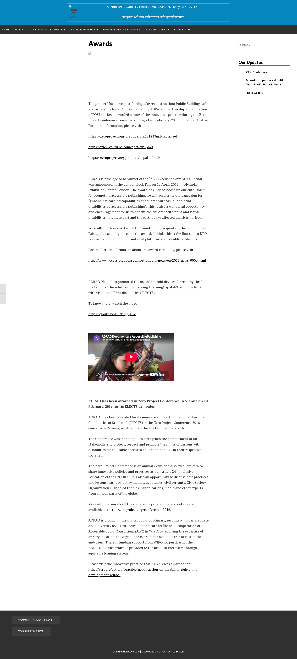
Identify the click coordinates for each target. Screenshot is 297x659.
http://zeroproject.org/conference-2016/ (140, 509)
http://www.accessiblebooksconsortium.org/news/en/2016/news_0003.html (147, 260)
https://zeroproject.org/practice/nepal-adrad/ (124, 157)
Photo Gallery (254, 92)
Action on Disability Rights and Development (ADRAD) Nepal (153, 7)
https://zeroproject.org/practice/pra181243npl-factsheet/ (133, 136)
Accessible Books (157, 29)
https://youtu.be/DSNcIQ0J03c (112, 314)
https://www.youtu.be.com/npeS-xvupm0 (120, 147)
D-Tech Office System (171, 651)
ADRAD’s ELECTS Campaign (48, 29)
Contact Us (182, 29)
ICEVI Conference (256, 72)
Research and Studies (84, 29)
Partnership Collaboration (122, 29)
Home (6, 29)
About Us (20, 29)
